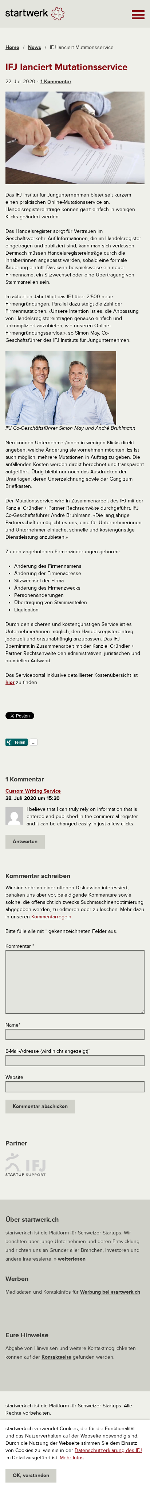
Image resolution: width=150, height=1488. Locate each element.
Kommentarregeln (51, 917)
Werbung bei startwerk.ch (110, 1292)
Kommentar (19, 946)
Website (14, 1077)
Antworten (25, 841)
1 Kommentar (55, 81)
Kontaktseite (56, 1357)
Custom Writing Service (33, 791)
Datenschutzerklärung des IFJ (108, 1450)
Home (12, 47)
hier (10, 682)
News (34, 47)
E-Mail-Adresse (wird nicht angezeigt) (47, 1051)
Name (12, 1025)
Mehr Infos (72, 1458)
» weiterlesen (70, 1259)
